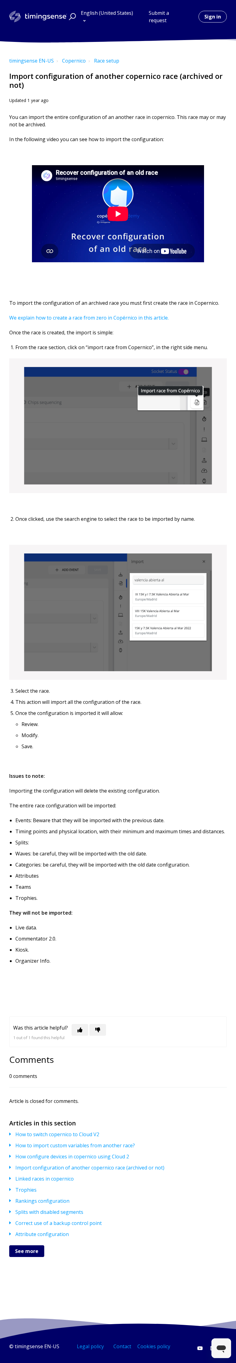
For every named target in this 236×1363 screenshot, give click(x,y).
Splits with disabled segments (49, 1212)
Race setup (106, 60)
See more (26, 1251)
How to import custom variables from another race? (75, 1145)
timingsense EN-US (31, 60)
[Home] (38, 16)
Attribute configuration (42, 1234)
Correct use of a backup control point (58, 1223)
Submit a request (159, 17)
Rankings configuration (42, 1201)
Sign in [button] (212, 16)
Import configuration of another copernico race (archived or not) (89, 1167)
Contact (122, 1346)
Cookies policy (153, 1346)
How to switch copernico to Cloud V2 (57, 1134)
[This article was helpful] (80, 1030)
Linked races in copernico (44, 1178)
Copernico (74, 60)
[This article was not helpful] (97, 1030)
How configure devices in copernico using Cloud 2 (72, 1156)
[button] (71, 16)
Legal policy (90, 1346)
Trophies (26, 1189)
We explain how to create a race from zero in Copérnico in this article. (89, 317)
